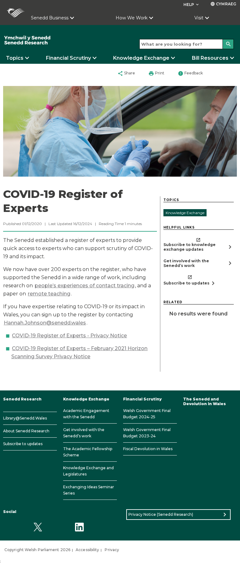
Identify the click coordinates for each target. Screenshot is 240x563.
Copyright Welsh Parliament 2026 (37, 549)
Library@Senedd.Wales (25, 418)
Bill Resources (210, 58)
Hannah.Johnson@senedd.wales (45, 323)
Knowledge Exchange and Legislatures (88, 470)
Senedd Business (49, 18)
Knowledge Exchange (141, 58)
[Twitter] (38, 527)
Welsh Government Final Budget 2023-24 (147, 432)
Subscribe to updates (22, 443)
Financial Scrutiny (68, 58)
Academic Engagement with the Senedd (86, 413)
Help (191, 4)
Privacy (112, 549)
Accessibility (87, 549)
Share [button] (126, 73)
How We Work (132, 18)
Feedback (190, 73)
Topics (14, 58)
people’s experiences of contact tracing (84, 286)
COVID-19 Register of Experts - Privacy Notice (69, 336)
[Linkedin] (79, 527)
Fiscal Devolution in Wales (147, 448)
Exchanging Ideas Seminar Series (88, 490)
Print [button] (156, 73)
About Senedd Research (26, 431)
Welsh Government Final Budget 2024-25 (147, 413)
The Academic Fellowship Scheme (87, 451)
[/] (50, 40)
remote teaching (49, 294)
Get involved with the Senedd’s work (83, 432)
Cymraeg (223, 4)
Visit (198, 18)
